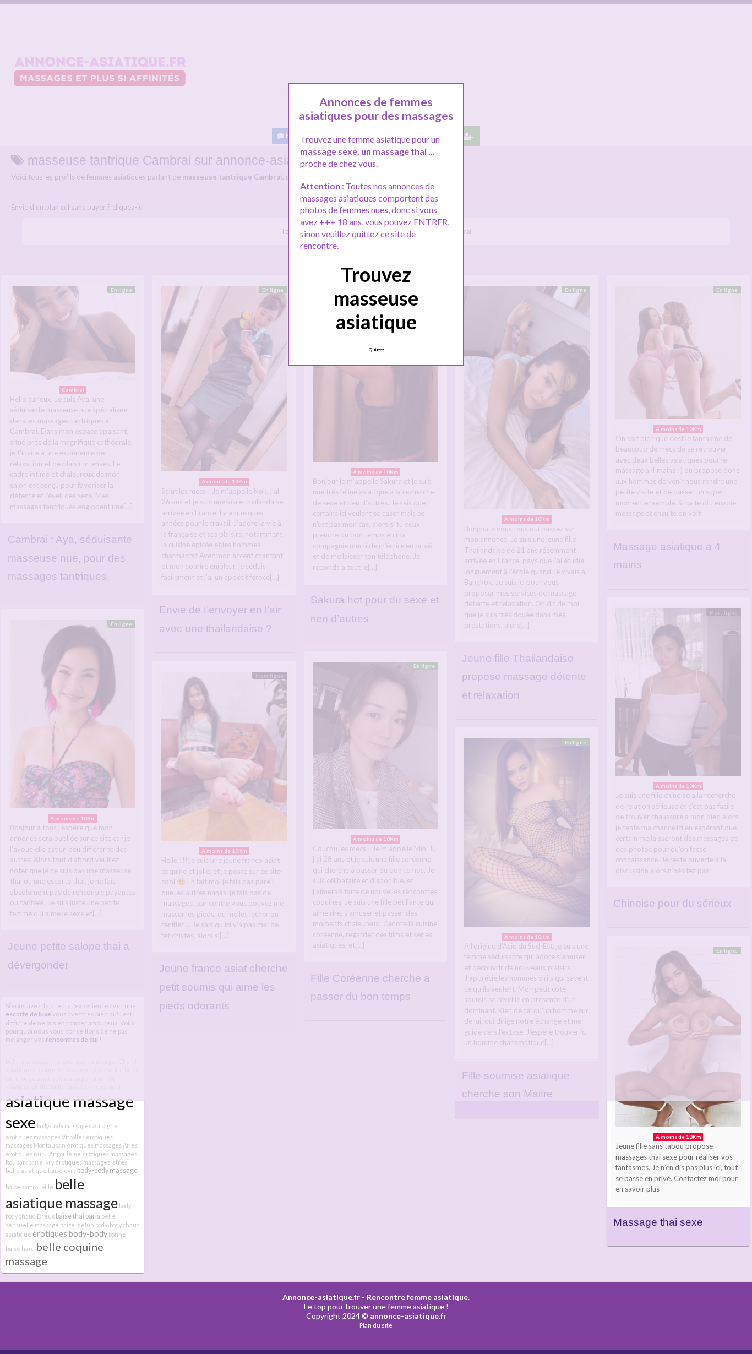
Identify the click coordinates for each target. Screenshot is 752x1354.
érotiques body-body (69, 1233)
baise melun (77, 1224)
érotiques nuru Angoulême (43, 1153)
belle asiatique (26, 1170)
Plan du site (376, 1325)
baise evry (62, 1170)
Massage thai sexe (658, 1222)
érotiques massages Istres (91, 1162)
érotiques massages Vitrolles (45, 1136)
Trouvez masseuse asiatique (376, 298)
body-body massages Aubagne (77, 1125)
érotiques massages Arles (102, 1145)
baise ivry (41, 1162)
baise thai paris (78, 1216)
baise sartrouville (29, 1186)
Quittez (376, 349)
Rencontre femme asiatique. (418, 1297)
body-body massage (107, 1170)
